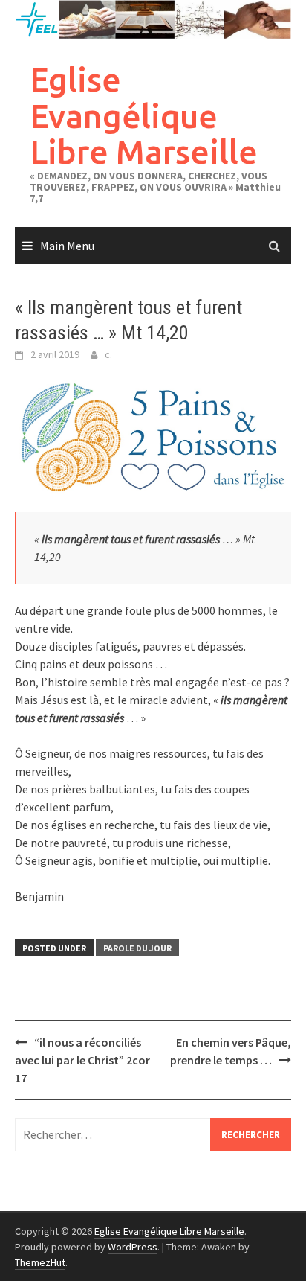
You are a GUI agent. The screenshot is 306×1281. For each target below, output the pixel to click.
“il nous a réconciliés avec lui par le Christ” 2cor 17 (82, 1060)
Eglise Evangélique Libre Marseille (144, 115)
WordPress (132, 1246)
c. (108, 354)
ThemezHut (40, 1262)
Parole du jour (137, 947)
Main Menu (67, 245)
